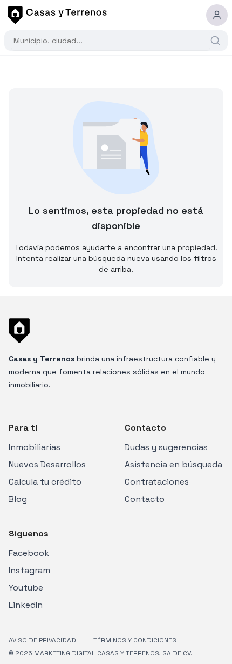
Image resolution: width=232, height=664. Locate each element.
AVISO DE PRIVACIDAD (42, 640)
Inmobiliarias (34, 447)
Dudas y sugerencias (166, 447)
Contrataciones (157, 481)
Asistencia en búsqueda (173, 464)
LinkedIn (26, 605)
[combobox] (110, 40)
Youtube (26, 587)
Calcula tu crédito (45, 481)
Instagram (29, 570)
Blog (18, 499)
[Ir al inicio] (55, 15)
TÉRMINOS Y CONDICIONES (134, 640)
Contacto (145, 499)
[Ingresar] (217, 15)
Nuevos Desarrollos (47, 464)
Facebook (29, 553)
